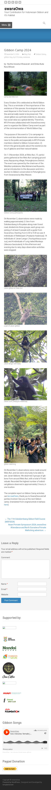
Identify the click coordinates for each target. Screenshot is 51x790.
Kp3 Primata (17, 57)
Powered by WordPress (11, 782)
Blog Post (27, 54)
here (6, 505)
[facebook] (5, 3)
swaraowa (26, 57)
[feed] (12, 3)
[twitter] (9, 3)
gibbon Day (8, 57)
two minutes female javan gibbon (21, 752)
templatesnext (8, 785)
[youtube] (19, 3)
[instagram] (16, 3)
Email (4, 589)
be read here (12, 496)
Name (4, 584)
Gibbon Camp (41, 54)
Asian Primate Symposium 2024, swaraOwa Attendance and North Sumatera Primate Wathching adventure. (27, 527)
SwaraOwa (6, 752)
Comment (5, 557)
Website (4, 594)
